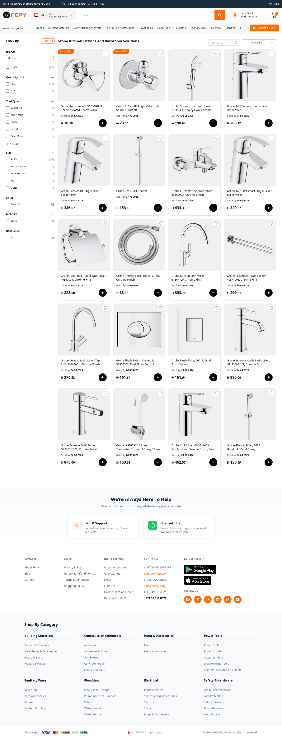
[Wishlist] (105, 53)
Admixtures (91, 657)
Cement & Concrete (36, 645)
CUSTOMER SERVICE (157, 592)
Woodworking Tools (216, 663)
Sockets (149, 708)
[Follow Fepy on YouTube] (238, 599)
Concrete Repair (94, 663)
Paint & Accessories (159, 636)
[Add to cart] (103, 123)
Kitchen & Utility (34, 708)
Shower (29, 702)
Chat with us (112, 573)
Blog (27, 573)
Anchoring (91, 645)
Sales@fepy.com (154, 586)
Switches (149, 702)
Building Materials (38, 636)
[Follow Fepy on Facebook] (188, 599)
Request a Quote (266, 28)
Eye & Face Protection (217, 690)
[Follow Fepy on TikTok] (228, 599)
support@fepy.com (156, 573)
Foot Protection (213, 696)
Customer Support (116, 567)
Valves (88, 702)
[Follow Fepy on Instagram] (208, 599)
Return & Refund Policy (79, 573)
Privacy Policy (72, 567)
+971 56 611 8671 (155, 598)
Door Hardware (213, 708)
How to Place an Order (118, 592)
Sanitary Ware (35, 680)
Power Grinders (214, 651)
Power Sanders (213, 657)
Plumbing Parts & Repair (100, 696)
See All (14, 144)
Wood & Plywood (35, 663)
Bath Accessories (35, 696)
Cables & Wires (153, 690)
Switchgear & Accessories (160, 696)
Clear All (48, 41)
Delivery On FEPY (115, 598)
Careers (29, 579)
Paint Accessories (155, 651)
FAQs (107, 579)
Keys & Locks (212, 714)
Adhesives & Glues (96, 651)
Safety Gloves (212, 702)
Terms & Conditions (76, 579)
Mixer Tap (30, 690)
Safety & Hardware (218, 680)
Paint (147, 645)
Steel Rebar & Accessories (41, 651)
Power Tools (213, 636)
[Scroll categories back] (30, 28)
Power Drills (211, 645)
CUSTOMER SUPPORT (157, 567)
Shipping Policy (74, 586)
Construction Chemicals (102, 636)
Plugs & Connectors (156, 714)
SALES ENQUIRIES (155, 579)
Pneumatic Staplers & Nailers (223, 670)
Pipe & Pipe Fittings (96, 690)
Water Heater (92, 708)
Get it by (72, 115)
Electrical (151, 680)
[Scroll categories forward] (245, 28)
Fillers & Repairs (94, 670)
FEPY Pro (109, 586)
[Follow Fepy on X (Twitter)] (198, 599)
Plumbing (91, 680)
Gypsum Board (33, 657)
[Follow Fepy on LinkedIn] (218, 599)
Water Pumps (92, 714)
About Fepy (31, 567)
